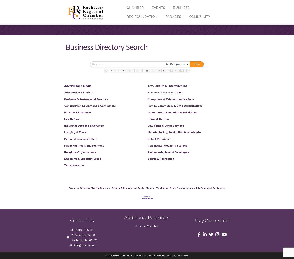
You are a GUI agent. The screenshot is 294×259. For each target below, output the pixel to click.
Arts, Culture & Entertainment (167, 86)
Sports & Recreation (161, 158)
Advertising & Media (77, 86)
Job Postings (203, 188)
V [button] (175, 71)
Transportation (74, 165)
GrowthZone (182, 256)
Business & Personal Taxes (165, 92)
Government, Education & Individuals (172, 112)
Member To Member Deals (161, 188)
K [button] (141, 71)
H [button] (133, 71)
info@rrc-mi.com (84, 245)
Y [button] (184, 71)
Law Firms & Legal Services (166, 125)
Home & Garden (158, 119)
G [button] (129, 71)
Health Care (72, 119)
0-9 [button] (106, 71)
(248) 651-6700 (84, 230)
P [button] (156, 71)
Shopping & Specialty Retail (82, 158)
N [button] (150, 71)
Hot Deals (138, 188)
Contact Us (219, 188)
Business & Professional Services (86, 99)
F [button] (126, 71)
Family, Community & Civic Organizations (175, 105)
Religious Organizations (80, 152)
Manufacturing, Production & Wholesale (174, 132)
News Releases (101, 188)
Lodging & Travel (75, 132)
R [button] (163, 71)
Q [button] (160, 71)
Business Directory (79, 188)
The (143, 226)
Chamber (152, 226)
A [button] (111, 71)
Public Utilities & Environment (84, 145)
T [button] (169, 71)
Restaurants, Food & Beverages (168, 152)
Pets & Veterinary (159, 139)
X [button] (182, 71)
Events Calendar (121, 188)
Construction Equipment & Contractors (90, 105)
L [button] (143, 71)
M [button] (147, 71)
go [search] (198, 64)
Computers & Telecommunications (171, 99)
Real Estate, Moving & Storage (167, 145)
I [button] (135, 71)
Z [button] (187, 71)
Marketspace (186, 188)
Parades (173, 17)
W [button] (179, 71)
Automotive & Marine (78, 92)
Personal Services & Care (80, 139)
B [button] (114, 71)
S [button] (166, 71)
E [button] (123, 71)
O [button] (153, 71)
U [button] (172, 71)
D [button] (120, 71)
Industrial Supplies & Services (84, 125)
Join (138, 226)
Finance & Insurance (77, 112)
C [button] (117, 71)
